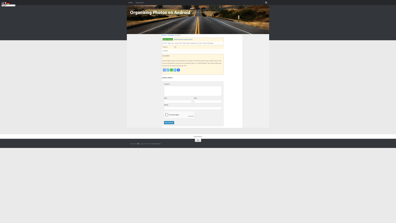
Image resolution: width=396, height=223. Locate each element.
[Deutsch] (8, 3)
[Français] (5, 3)
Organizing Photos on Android (160, 12)
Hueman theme (156, 143)
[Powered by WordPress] (138, 143)
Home (130, 3)
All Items (164, 35)
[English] (3, 3)
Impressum (140, 3)
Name (165, 98)
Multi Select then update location (183, 39)
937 (165, 43)
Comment (167, 84)
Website (166, 105)
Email (195, 98)
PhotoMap (171, 35)
